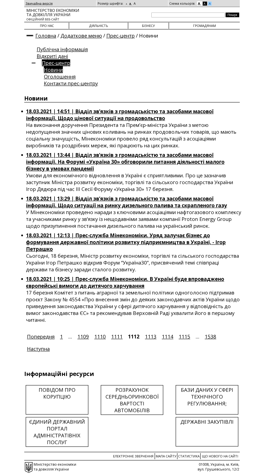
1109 (83, 336)
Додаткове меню (81, 35)
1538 (210, 336)
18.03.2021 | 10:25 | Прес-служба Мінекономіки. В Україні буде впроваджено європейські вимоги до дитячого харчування (125, 282)
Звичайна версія (39, 3)
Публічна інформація (62, 49)
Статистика (189, 456)
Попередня (41, 336)
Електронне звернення (133, 456)
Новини (53, 69)
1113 (150, 336)
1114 (167, 336)
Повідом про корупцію (57, 393)
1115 (184, 336)
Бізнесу (148, 26)
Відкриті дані (52, 56)
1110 (100, 336)
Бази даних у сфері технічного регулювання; (207, 396)
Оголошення (60, 76)
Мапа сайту (166, 456)
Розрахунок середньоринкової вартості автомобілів (132, 400)
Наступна (38, 348)
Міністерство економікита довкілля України (52, 14)
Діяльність (98, 26)
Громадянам (204, 26)
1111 (117, 336)
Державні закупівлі (206, 421)
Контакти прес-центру (71, 83)
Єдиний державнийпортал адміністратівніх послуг (57, 432)
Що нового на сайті (220, 456)
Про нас (47, 26)
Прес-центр (120, 35)
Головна (45, 35)
